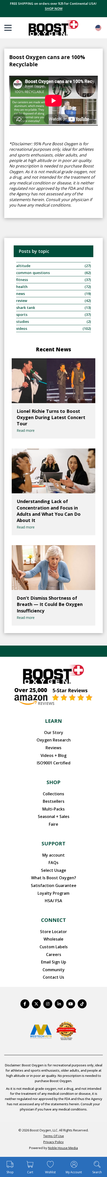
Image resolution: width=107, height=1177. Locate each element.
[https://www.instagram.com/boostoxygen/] (47, 1003)
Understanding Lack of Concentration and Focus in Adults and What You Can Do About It (49, 510)
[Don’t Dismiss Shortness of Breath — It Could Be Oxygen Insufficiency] (53, 567)
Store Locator (53, 931)
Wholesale (53, 939)
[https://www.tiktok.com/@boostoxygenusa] (82, 1003)
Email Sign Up (53, 962)
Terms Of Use (53, 1136)
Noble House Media (63, 1148)
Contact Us (53, 977)
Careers (53, 954)
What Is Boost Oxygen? (53, 878)
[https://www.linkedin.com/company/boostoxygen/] (59, 1003)
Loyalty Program (53, 893)
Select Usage (53, 870)
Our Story (53, 732)
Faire (53, 824)
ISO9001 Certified (53, 763)
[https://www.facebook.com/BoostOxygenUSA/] (24, 1003)
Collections (53, 794)
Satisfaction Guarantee (53, 885)
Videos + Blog (53, 755)
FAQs (53, 862)
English (98, 27)
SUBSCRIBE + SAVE (53, 8)
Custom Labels (54, 947)
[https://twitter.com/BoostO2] (36, 1003)
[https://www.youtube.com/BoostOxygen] (70, 1003)
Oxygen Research (54, 740)
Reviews (53, 747)
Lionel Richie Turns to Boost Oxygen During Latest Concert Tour (51, 417)
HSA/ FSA (53, 900)
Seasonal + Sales (53, 816)
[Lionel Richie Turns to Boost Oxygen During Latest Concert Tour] (53, 380)
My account (53, 855)
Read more (26, 430)
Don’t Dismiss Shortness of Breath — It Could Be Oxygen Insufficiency (50, 604)
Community (54, 969)
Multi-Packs (53, 809)
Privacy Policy (53, 1142)
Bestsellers (53, 801)
